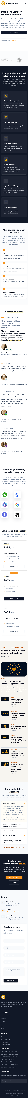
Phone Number (7, 959)
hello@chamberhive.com (12, 911)
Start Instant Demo (13, 877)
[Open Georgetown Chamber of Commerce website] (16, 59)
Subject (6, 952)
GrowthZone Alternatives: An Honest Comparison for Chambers (18, 715)
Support (3, 1037)
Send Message (10, 980)
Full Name (6, 937)
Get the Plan (13, 566)
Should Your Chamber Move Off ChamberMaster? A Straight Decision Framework (17, 768)
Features (3, 1018)
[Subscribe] (25, 1081)
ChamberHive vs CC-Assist (8, 1067)
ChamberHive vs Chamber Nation (9, 1064)
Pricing (3, 1021)
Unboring (16, 1095)
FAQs (2, 1023)
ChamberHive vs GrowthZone (9, 1051)
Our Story (3, 1029)
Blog (2, 1026)
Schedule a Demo (5, 1044)
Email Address (7, 945)
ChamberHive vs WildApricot (8, 1062)
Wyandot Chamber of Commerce (18, 354)
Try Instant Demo (14, 32)
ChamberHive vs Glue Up (7, 1059)
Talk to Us (14, 36)
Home (2, 1016)
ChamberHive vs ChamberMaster (9, 1054)
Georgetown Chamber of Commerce (18, 384)
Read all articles (5, 656)
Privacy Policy (5, 1042)
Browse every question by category (13, 847)
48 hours (14, 40)
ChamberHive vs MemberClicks (9, 1056)
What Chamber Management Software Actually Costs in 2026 (17, 753)
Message (6, 966)
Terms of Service (5, 1039)
